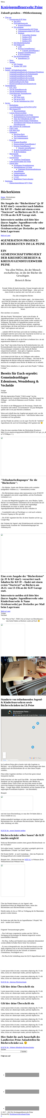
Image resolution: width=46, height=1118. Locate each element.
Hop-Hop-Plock (19, 134)
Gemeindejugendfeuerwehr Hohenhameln (23, 74)
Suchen (3, 1049)
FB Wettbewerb (19, 45)
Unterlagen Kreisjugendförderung (29, 169)
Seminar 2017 (27, 39)
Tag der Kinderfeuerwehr (18, 91)
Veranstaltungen (10, 86)
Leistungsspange (19, 173)
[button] (23, 391)
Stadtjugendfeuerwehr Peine (18, 82)
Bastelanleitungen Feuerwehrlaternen (26, 117)
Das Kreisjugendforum (21, 56)
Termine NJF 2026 (20, 66)
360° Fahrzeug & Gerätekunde (19, 126)
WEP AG (28, 860)
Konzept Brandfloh (24, 25)
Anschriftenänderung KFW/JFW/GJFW (22, 107)
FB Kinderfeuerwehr (21, 23)
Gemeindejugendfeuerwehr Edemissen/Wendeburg (26, 72)
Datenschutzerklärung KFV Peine (20, 183)
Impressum (9, 181)
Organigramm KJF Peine (17, 19)
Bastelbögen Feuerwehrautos (23, 179)
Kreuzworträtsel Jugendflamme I (25, 144)
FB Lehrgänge (19, 27)
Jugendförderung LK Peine (23, 167)
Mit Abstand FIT (15, 109)
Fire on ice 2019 (19, 99)
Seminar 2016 (27, 41)
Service (7, 103)
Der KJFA (17, 21)
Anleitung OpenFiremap (22, 159)
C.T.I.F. (16, 177)
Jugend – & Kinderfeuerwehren (16, 70)
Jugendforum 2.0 (23, 58)
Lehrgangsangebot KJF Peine (28, 29)
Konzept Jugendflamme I (26, 49)
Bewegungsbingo (20, 111)
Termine (12, 62)
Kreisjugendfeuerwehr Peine (22, 7)
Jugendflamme (19, 171)
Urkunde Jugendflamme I (30, 50)
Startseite (8, 68)
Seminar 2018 (27, 37)
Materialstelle (13, 154)
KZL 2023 (13, 87)
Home (3, 197)
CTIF (20, 47)
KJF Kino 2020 (19, 97)
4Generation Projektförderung (24, 165)
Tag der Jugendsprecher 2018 (24, 101)
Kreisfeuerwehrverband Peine (20, 1114)
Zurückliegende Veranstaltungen (20, 93)
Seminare (21, 33)
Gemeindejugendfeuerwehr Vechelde (21, 80)
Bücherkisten (13, 105)
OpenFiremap (14, 158)
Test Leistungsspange (21, 138)
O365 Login (13, 128)
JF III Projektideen (24, 54)
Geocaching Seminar (29, 35)
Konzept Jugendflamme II (27, 52)
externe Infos (13, 163)
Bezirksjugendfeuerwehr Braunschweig (22, 84)
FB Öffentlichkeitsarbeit (22, 43)
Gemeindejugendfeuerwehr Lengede (21, 78)
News (11, 60)
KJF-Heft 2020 (14, 130)
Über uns (8, 17)
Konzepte (12, 140)
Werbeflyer (17, 156)
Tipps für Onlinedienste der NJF (24, 119)
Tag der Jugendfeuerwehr (18, 89)
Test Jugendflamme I (21, 136)
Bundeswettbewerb (20, 175)
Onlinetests (13, 132)
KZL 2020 (17, 95)
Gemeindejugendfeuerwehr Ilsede (20, 76)
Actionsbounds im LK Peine (23, 115)
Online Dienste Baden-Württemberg (26, 121)
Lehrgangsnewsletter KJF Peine (28, 31)
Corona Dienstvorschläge (18, 113)
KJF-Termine (18, 64)
